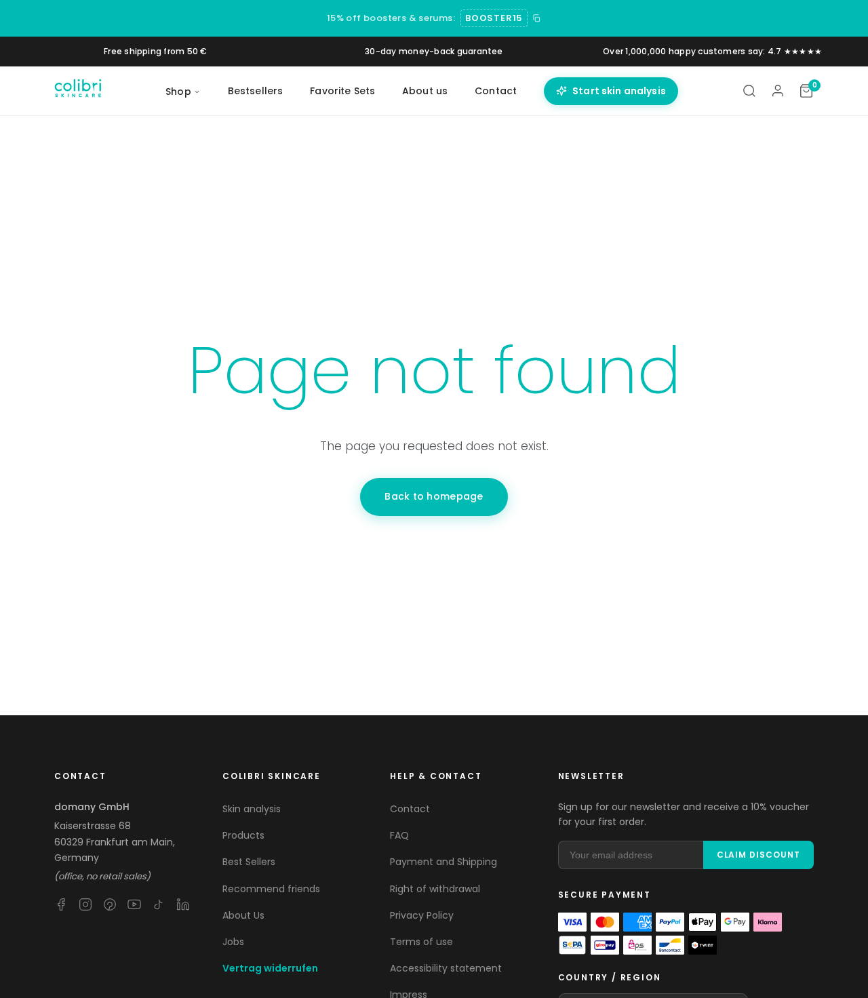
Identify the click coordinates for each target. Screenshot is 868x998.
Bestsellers (255, 91)
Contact (496, 91)
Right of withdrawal (435, 889)
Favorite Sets (342, 91)
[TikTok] (158, 904)
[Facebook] (61, 904)
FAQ (399, 835)
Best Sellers (248, 862)
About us (425, 91)
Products (243, 835)
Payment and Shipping (443, 862)
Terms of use (421, 942)
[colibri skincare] (78, 91)
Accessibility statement (446, 968)
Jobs (233, 942)
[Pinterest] (110, 904)
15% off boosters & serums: (391, 18)
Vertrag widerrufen (270, 968)
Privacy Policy (422, 915)
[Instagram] (85, 904)
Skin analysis (251, 809)
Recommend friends (271, 889)
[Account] (777, 90)
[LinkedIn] (183, 904)
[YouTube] (134, 904)
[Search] (749, 90)
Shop (178, 91)
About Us (243, 915)
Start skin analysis (619, 91)
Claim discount (758, 854)
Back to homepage (433, 496)
